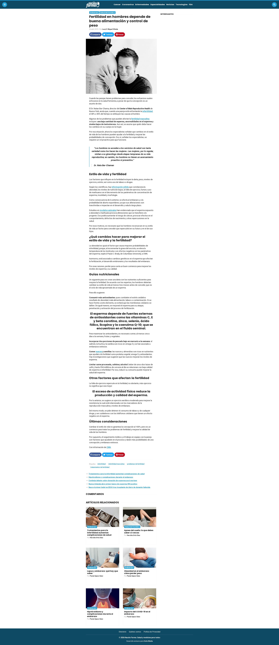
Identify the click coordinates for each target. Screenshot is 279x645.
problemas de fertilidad (135, 464)
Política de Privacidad (152, 632)
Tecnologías (181, 4)
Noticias (170, 4)
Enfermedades (142, 4)
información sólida (120, 187)
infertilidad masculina (116, 464)
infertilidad (147, 111)
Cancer (117, 4)
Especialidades (158, 4)
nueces (99, 351)
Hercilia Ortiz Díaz (96, 537)
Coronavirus (128, 4)
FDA (191, 4)
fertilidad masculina (140, 119)
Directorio (122, 632)
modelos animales (108, 210)
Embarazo (94, 12)
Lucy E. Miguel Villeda (110, 29)
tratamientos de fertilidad (100, 467)
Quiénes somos (135, 632)
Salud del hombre (107, 12)
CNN (109, 447)
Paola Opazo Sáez (96, 576)
